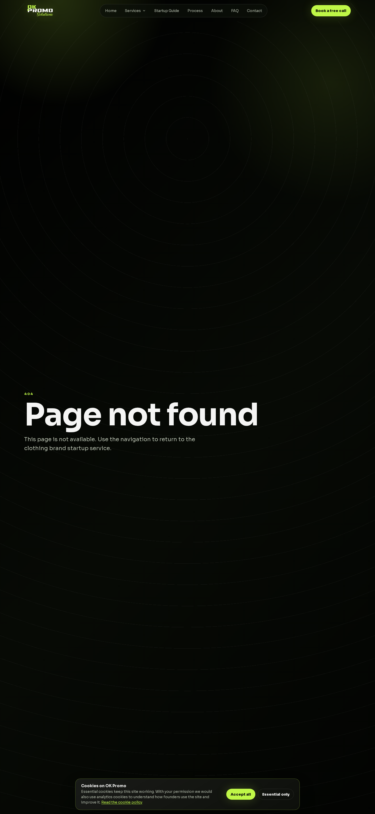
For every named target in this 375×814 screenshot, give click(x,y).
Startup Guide (166, 10)
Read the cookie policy (121, 802)
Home (111, 10)
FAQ (235, 10)
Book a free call (331, 10)
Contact (254, 10)
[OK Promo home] (40, 10)
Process (195, 10)
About (217, 10)
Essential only (276, 794)
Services (133, 10)
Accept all (241, 794)
